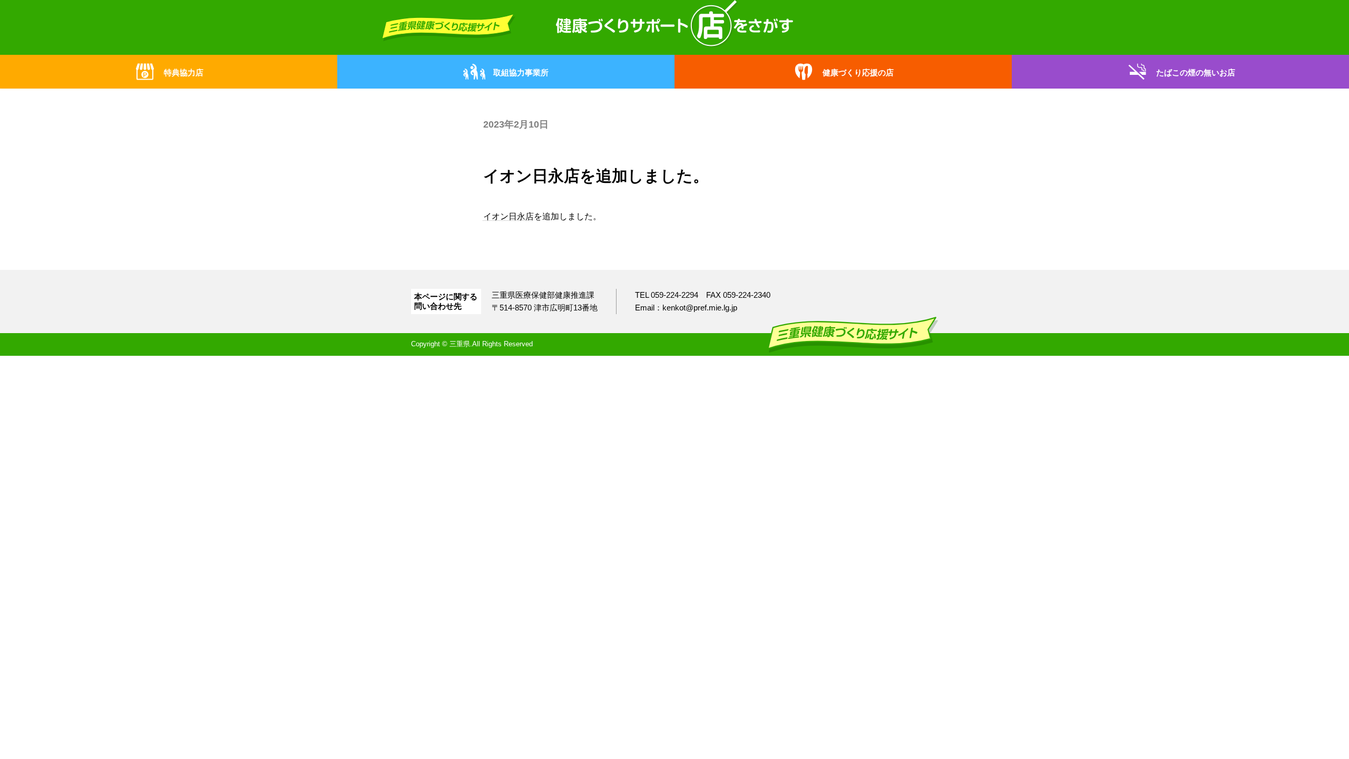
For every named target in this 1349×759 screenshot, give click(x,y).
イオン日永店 (508, 216)
